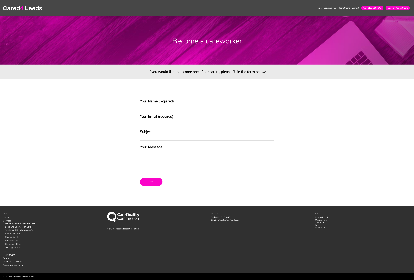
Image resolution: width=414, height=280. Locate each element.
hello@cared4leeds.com (228, 219)
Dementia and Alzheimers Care (20, 223)
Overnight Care (12, 247)
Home (319, 8)
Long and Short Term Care (18, 227)
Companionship (12, 237)
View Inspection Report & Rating (123, 228)
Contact (355, 8)
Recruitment (344, 8)
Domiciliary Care (13, 244)
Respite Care (11, 240)
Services (328, 8)
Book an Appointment (398, 8)
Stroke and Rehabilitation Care (20, 230)
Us (335, 8)
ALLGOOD (32, 277)
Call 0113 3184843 (372, 8)
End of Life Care (12, 233)
